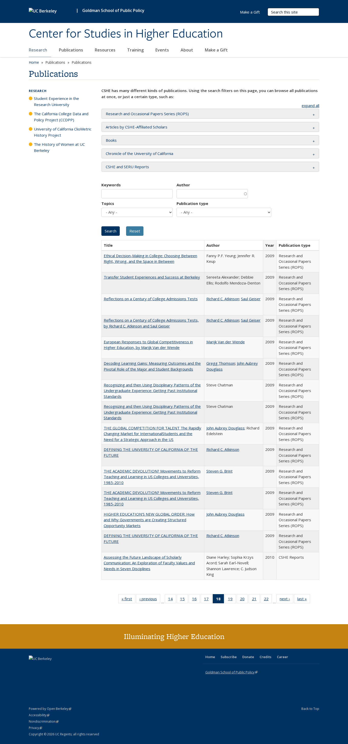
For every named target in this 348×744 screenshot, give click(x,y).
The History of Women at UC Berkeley (59, 147)
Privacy (35, 728)
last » (303, 600)
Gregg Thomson (220, 363)
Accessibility (39, 715)
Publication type (192, 203)
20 (244, 600)
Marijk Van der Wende (225, 341)
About (187, 50)
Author (183, 184)
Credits (265, 657)
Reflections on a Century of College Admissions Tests (151, 298)
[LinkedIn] (43, 667)
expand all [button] (310, 105)
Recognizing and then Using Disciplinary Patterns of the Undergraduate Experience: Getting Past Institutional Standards (152, 390)
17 (208, 600)
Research (38, 50)
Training (136, 50)
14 (172, 600)
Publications (71, 50)
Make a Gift (216, 50)
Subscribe (229, 657)
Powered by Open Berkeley (50, 709)
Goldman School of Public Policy (113, 10)
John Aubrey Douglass (225, 427)
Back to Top (310, 708)
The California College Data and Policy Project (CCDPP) (61, 116)
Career (282, 657)
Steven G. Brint (219, 471)
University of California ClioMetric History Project (62, 132)
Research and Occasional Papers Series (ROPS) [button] (147, 113)
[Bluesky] (73, 667)
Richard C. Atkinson (222, 298)
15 (184, 600)
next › (286, 600)
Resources (105, 50)
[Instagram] (63, 667)
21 (256, 600)
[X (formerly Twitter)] (33, 667)
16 (196, 600)
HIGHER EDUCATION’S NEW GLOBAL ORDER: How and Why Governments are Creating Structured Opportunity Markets (149, 520)
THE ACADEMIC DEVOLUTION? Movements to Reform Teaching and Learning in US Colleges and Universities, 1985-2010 (152, 476)
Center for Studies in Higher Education (126, 34)
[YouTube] (53, 667)
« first (128, 600)
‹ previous (149, 600)
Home (34, 62)
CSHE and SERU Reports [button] (127, 166)
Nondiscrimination (44, 721)
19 (232, 600)
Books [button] (111, 140)
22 (268, 600)
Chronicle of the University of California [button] (139, 153)
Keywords (111, 184)
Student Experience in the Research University (56, 101)
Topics (107, 203)
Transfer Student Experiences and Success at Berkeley (152, 277)
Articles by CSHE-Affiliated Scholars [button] (136, 126)
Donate (248, 657)
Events (162, 50)
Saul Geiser (251, 298)
